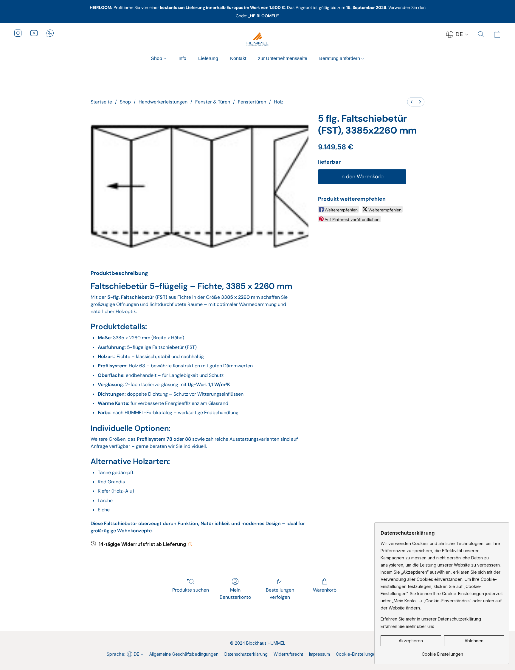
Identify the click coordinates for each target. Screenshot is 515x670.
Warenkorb (324, 590)
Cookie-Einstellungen (357, 654)
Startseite (101, 102)
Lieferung (208, 58)
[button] (257, 39)
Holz (278, 102)
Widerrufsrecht (288, 654)
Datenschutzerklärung (246, 654)
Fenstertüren (252, 102)
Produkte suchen (190, 590)
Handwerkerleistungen (163, 102)
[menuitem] (411, 102)
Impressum (319, 654)
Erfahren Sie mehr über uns (407, 626)
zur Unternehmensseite (282, 58)
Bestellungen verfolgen (280, 593)
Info (182, 58)
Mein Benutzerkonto (235, 593)
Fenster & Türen (212, 102)
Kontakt (238, 58)
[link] (442, 652)
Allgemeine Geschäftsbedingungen (183, 654)
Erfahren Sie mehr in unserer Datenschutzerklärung (431, 618)
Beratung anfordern (340, 58)
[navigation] (457, 34)
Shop (157, 58)
